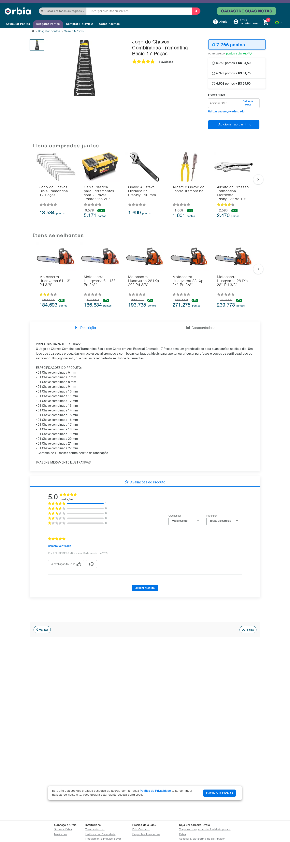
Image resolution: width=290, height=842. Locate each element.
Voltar (43, 629)
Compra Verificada (59, 546)
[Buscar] (196, 11)
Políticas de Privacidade (100, 834)
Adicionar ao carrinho (234, 124)
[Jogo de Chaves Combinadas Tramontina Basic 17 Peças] (37, 44)
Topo (249, 629)
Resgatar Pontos (48, 23)
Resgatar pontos (49, 31)
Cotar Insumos (109, 23)
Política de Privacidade (155, 791)
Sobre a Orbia (63, 830)
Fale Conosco (141, 830)
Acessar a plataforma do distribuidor (202, 839)
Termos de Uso (94, 830)
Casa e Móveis (74, 31)
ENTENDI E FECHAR (219, 793)
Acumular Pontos (18, 23)
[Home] (18, 10)
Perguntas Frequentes (146, 834)
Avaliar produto (145, 588)
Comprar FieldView (79, 23)
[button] (278, 22)
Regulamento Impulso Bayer (103, 839)
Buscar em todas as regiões (63, 11)
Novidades (60, 834)
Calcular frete (248, 103)
